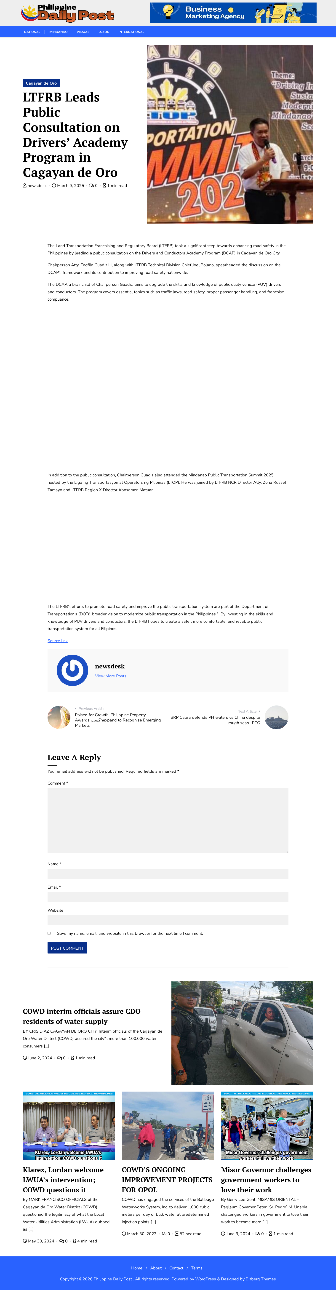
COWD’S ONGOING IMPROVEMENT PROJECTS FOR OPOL (167, 1179)
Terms (197, 1268)
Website (55, 910)
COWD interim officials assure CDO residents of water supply (82, 1016)
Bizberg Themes (261, 1279)
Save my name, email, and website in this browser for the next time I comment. (130, 933)
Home (136, 1268)
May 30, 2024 (41, 1241)
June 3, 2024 (238, 1234)
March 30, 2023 (142, 1234)
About (156, 1268)
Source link (58, 641)
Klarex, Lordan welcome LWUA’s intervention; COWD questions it (63, 1179)
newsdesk (37, 185)
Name (54, 864)
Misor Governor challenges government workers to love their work (266, 1179)
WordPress (205, 1279)
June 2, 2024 (40, 1058)
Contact (176, 1268)
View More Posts (110, 676)
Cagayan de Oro (41, 83)
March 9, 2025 (70, 185)
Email (54, 887)
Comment (58, 783)
